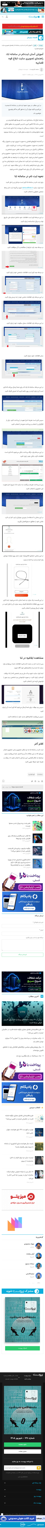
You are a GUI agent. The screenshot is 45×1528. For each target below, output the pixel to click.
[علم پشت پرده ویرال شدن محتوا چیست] (37, 830)
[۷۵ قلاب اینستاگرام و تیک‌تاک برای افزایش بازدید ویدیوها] (37, 843)
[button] (43, 16)
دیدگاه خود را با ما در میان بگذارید (34, 938)
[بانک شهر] (22, 26)
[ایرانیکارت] (22, 1518)
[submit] (39, 1468)
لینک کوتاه (8, 787)
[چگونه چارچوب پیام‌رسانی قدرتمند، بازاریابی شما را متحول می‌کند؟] (37, 855)
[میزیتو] (22, 1199)
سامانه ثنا (39, 774)
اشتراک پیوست (22, 1348)
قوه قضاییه (31, 774)
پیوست (40, 45)
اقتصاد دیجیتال (32, 38)
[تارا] (22, 881)
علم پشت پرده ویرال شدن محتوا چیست (19, 824)
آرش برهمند (30, 1254)
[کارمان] (22, 1222)
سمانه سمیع (30, 1264)
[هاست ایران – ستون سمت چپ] (22, 801)
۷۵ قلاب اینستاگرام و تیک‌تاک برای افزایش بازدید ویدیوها (19, 837)
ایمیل (41, 930)
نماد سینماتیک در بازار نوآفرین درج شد (28, 1056)
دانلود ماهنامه (22, 1445)
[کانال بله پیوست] (22, 10)
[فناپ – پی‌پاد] (22, 902)
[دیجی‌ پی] (22, 4)
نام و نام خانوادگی (38, 922)
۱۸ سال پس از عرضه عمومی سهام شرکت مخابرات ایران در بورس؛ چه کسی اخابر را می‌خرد (20, 1175)
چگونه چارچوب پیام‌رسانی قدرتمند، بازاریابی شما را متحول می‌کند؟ (19, 849)
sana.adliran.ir (27, 188)
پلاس (35, 45)
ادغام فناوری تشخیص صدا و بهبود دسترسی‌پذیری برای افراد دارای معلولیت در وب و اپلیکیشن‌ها (19, 862)
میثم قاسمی (30, 1274)
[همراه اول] (22, 1524)
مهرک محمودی (29, 1244)
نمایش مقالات (22, 1451)
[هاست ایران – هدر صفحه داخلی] (22, 31)
